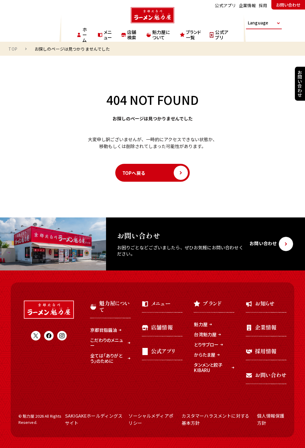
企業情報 (247, 5)
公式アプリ (225, 5)
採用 (263, 5)
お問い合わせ (288, 5)
